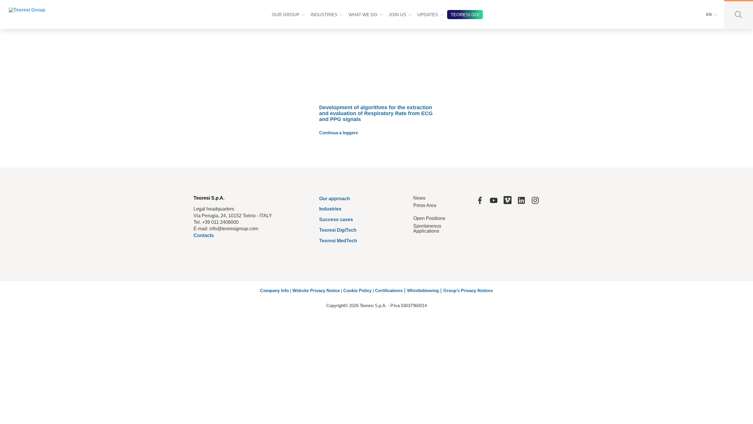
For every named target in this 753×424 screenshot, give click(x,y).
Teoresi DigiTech (337, 230)
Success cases (336, 219)
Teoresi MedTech (338, 240)
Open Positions (429, 218)
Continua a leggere (338, 132)
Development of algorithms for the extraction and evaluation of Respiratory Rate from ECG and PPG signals (376, 113)
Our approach (334, 198)
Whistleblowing (423, 290)
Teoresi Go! (465, 14)
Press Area (424, 205)
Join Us (397, 14)
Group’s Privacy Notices (468, 290)
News (419, 198)
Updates (427, 14)
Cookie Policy (357, 290)
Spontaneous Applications (427, 228)
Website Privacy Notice (316, 290)
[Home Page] (23, 14)
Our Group (285, 14)
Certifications (389, 290)
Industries (324, 14)
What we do (363, 14)
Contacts (204, 235)
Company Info (274, 290)
